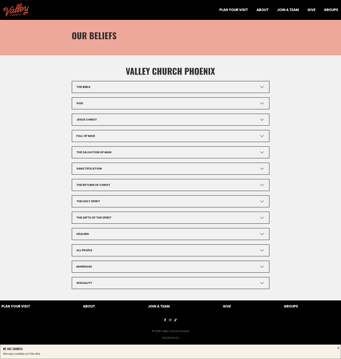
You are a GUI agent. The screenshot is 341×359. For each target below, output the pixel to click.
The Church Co (170, 337)
